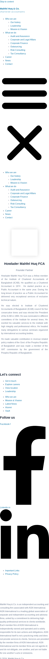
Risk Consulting (17, 50)
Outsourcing (16, 46)
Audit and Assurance (20, 36)
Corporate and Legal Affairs (23, 40)
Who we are (10, 19)
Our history (15, 22)
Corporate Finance (19, 43)
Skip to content (7, 2)
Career (8, 57)
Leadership (15, 26)
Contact (8, 64)
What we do (10, 33)
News (8, 60)
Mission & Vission (18, 29)
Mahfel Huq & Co (12, 10)
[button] (24, 118)
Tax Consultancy (18, 53)
